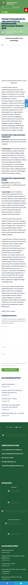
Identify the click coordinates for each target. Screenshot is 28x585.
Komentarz (4, 326)
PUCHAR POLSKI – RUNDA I (9, 399)
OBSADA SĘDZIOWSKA (8, 384)
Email (3, 354)
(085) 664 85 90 (10, 453)
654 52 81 (20, 453)
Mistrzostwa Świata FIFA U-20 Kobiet (13, 413)
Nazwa (4, 347)
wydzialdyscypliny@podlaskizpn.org (12, 465)
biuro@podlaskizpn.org (9, 461)
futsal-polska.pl (10, 311)
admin (15, 31)
